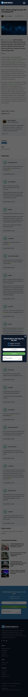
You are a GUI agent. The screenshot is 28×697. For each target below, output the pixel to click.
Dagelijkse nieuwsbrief (14, 343)
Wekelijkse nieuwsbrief (14, 345)
